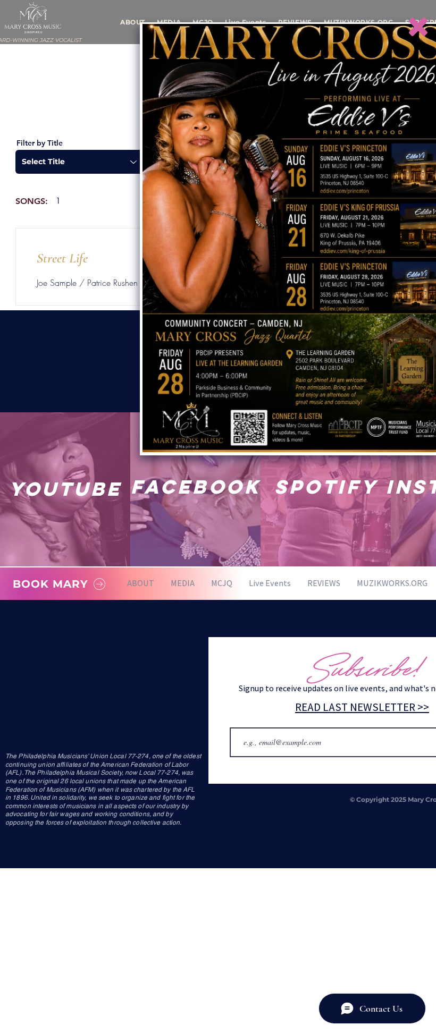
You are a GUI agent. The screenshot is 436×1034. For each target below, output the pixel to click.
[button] (418, 27)
